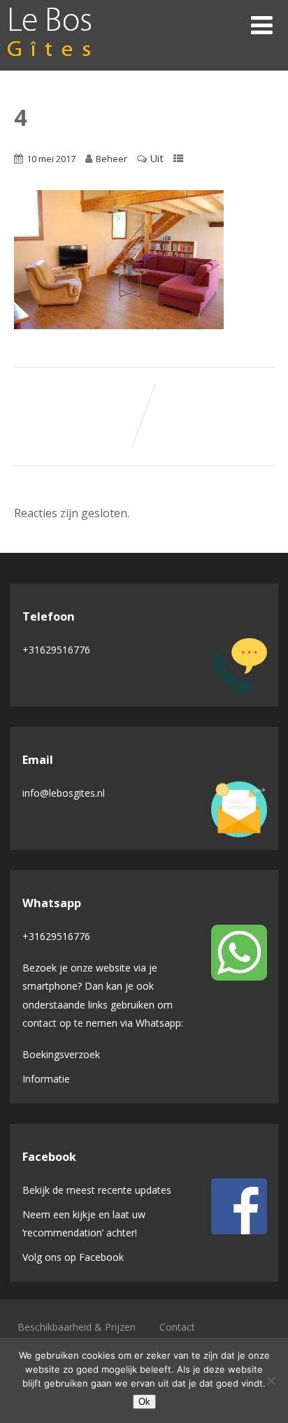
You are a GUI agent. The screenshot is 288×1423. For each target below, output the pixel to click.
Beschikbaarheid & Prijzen (76, 1327)
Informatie (46, 1078)
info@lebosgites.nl (63, 793)
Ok (144, 1401)
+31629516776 (56, 649)
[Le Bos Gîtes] (49, 63)
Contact (177, 1327)
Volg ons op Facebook (73, 1257)
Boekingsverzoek (61, 1054)
